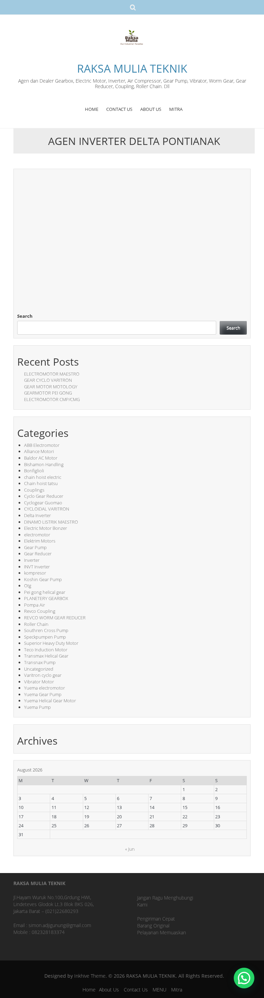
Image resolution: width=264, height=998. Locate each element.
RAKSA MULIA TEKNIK (132, 68)
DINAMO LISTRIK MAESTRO (51, 522)
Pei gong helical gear (44, 592)
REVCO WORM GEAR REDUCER (55, 617)
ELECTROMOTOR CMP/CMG (52, 399)
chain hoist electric (42, 477)
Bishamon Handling (44, 464)
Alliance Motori (39, 451)
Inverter (32, 560)
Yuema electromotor (44, 688)
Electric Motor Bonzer (45, 528)
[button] (244, 978)
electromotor (37, 535)
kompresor (35, 573)
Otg (27, 585)
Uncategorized (38, 669)
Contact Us (136, 989)
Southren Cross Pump (46, 630)
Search (25, 316)
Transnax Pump (40, 662)
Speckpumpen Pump (45, 637)
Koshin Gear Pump (43, 579)
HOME (91, 109)
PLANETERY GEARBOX (46, 598)
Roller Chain (36, 624)
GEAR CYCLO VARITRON (48, 380)
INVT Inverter (37, 567)
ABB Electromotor (41, 445)
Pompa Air (34, 605)
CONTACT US (119, 109)
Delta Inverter (37, 515)
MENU (159, 989)
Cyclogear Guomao (43, 503)
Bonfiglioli (34, 471)
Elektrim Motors (39, 541)
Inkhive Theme (90, 976)
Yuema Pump (37, 707)
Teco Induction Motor (45, 650)
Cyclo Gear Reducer (43, 496)
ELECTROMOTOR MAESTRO (51, 374)
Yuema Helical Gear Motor (50, 700)
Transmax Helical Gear (46, 656)
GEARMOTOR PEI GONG (48, 393)
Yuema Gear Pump (43, 694)
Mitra (176, 989)
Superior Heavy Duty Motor (51, 643)
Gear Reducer (38, 553)
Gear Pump (35, 547)
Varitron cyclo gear (43, 675)
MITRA (176, 109)
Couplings (34, 490)
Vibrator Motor (39, 682)
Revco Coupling (39, 611)
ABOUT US (150, 109)
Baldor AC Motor (40, 458)
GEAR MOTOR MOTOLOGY (50, 387)
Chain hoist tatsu (41, 483)
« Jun (130, 849)
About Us (109, 989)
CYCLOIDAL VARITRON (46, 509)
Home (89, 989)
